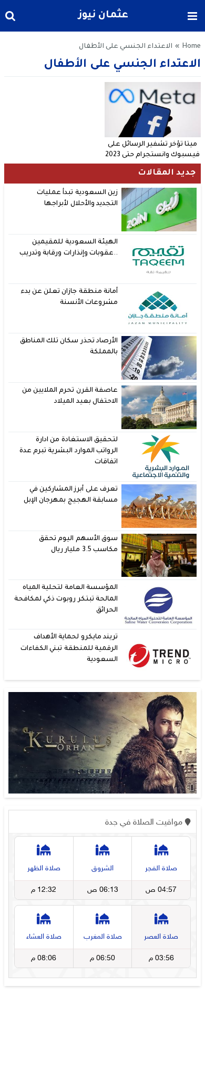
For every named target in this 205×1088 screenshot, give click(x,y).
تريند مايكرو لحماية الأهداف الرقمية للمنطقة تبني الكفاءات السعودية (68, 649)
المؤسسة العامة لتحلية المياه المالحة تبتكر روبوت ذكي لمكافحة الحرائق (66, 599)
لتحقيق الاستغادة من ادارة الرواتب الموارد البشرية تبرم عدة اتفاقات (68, 451)
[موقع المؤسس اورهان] (102, 742)
